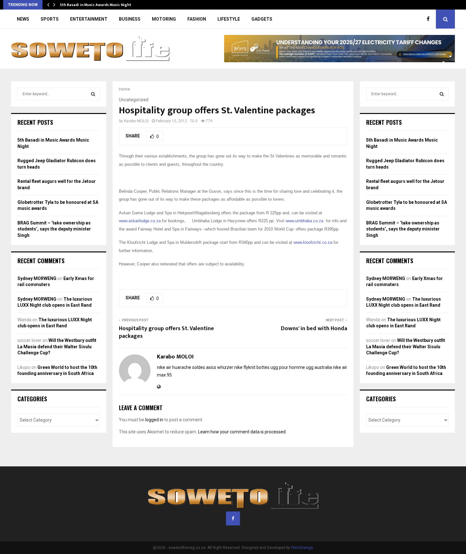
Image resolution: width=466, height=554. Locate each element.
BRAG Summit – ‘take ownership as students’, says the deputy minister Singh (54, 229)
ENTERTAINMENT (88, 19)
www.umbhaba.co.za (304, 220)
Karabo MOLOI (136, 121)
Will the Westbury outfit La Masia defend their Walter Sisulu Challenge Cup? (56, 346)
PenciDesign (302, 547)
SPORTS (50, 19)
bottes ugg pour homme (280, 367)
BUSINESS (129, 19)
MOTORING (164, 19)
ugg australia (319, 367)
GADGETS (261, 19)
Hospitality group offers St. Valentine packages (166, 332)
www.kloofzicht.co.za (313, 242)
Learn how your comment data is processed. (242, 431)
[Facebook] (430, 19)
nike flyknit (245, 367)
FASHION (196, 19)
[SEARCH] (93, 94)
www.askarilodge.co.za (140, 220)
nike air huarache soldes (181, 367)
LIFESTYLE (228, 19)
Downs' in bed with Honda (314, 328)
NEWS (23, 19)
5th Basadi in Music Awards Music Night (95, 5)
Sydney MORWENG (36, 278)
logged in (154, 419)
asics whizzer (219, 367)
